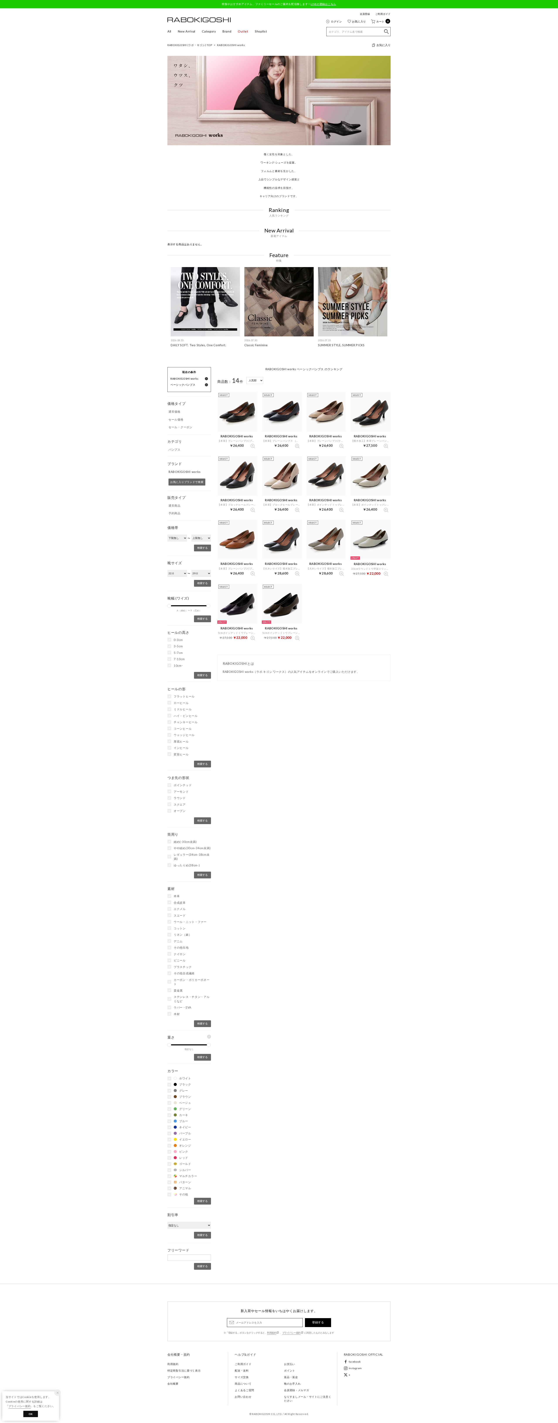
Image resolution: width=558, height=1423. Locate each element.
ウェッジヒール (184, 735)
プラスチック (183, 967)
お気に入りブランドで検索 (187, 482)
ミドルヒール (183, 709)
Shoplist (261, 31)
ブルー (183, 1121)
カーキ (183, 1115)
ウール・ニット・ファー (190, 922)
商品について (243, 1383)
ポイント (289, 1370)
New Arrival (186, 31)
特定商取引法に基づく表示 (184, 1370)
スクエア (180, 804)
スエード (180, 915)
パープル (185, 1133)
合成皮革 (180, 902)
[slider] (169, 606)
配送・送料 (242, 1370)
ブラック (185, 1084)
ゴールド (185, 1164)
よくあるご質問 (244, 1390)
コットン (180, 928)
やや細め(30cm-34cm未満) (192, 848)
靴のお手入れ (292, 1383)
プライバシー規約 (291, 1332)
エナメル (180, 909)
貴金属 (178, 990)
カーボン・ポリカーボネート (192, 982)
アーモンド (181, 791)
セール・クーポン (180, 427)
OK (31, 1414)
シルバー (185, 1170)
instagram (355, 1368)
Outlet (243, 31)
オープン (180, 811)
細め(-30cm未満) (185, 842)
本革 (177, 896)
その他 (183, 1194)
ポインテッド (183, 785)
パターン (185, 1182)
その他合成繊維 (184, 973)
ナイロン (180, 954)
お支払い (289, 1364)
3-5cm (178, 646)
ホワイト (185, 1078)
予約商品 (174, 513)
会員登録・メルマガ (296, 1390)
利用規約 (271, 1332)
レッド (183, 1157)
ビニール (180, 960)
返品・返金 (291, 1377)
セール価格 (176, 419)
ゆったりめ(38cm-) (187, 865)
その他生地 (181, 947)
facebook (355, 1361)
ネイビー (185, 1127)
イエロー (185, 1139)
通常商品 (174, 505)
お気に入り (359, 21)
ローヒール (181, 703)
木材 (177, 1014)
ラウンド (180, 798)
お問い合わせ (243, 1396)
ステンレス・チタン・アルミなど (192, 999)
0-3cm (178, 640)
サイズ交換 (242, 1377)
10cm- (178, 665)
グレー (183, 1090)
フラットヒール (184, 696)
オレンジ (185, 1145)
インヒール (181, 748)
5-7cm (178, 652)
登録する (318, 1322)
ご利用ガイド (383, 13)
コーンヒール (183, 728)
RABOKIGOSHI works (231, 45)
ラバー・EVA (182, 1007)
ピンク (183, 1151)
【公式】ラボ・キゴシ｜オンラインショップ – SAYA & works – (199, 20)
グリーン (185, 1109)
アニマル (185, 1188)
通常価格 (174, 411)
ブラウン (185, 1096)
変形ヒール (181, 754)
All (169, 31)
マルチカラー (188, 1176)
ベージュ (185, 1102)
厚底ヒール (181, 741)
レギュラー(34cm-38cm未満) (192, 857)
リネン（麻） (183, 934)
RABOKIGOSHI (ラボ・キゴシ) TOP (189, 45)
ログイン (336, 21)
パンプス (174, 449)
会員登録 (365, 13)
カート (382, 21)
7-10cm (179, 659)
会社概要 (173, 1383)
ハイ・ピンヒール (186, 715)
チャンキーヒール (186, 722)
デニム (178, 941)
